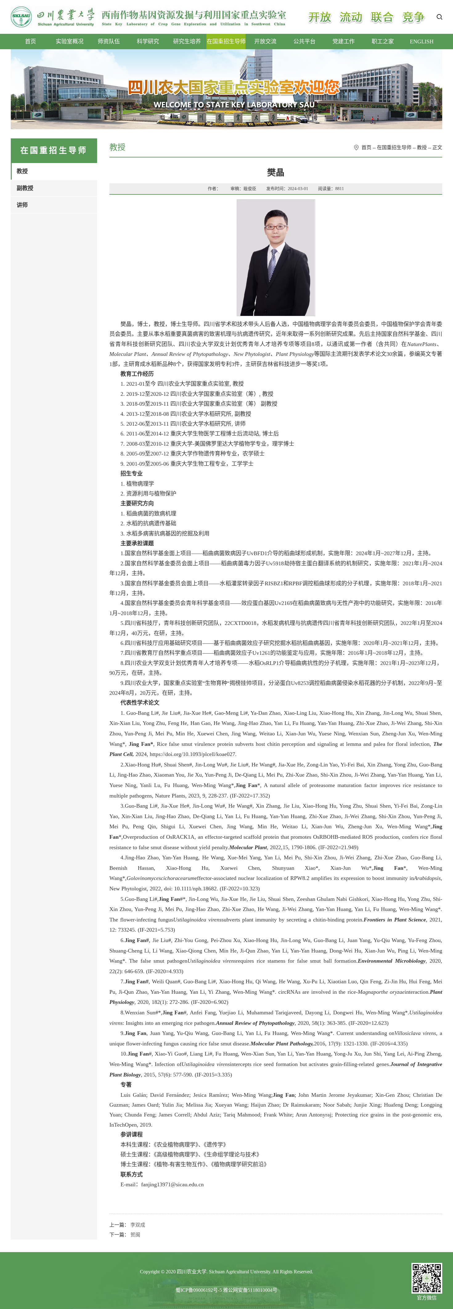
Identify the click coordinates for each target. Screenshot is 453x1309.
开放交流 (265, 41)
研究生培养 (187, 41)
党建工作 (344, 41)
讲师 (22, 205)
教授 (22, 171)
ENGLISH (422, 41)
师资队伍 (109, 41)
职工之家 (383, 41)
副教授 (25, 188)
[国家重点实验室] (149, 17)
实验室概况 (70, 41)
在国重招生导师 (226, 41)
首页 (30, 41)
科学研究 (148, 41)
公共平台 (304, 41)
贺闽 (135, 1234)
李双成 (137, 1224)
